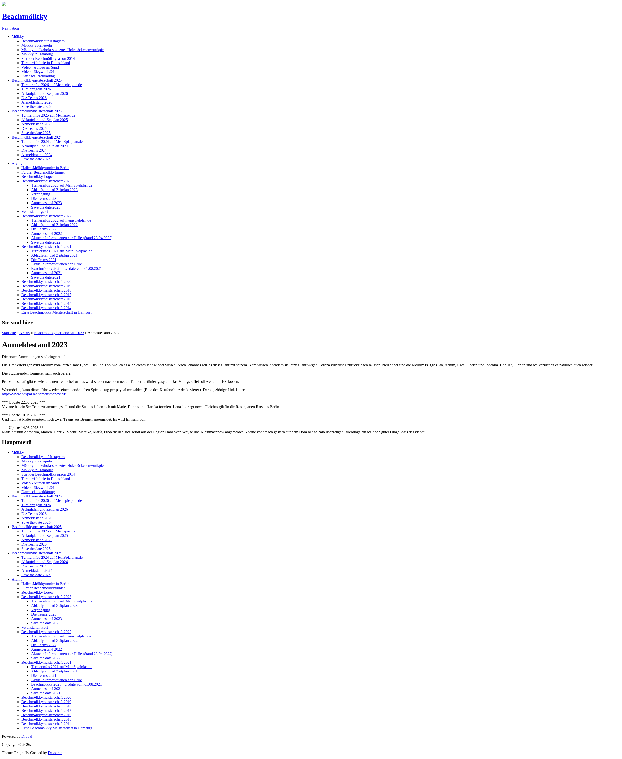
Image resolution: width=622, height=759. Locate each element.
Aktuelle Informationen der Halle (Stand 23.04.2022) (71, 238)
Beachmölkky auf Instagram (43, 41)
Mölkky (18, 37)
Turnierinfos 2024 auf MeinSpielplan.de (52, 142)
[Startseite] (4, 4)
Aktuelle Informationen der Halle (56, 264)
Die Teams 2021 (43, 260)
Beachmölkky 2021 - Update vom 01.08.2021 (66, 268)
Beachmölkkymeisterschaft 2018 (46, 290)
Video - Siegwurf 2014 (39, 72)
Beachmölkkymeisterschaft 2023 (46, 181)
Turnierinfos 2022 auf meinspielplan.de (61, 220)
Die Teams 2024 (34, 150)
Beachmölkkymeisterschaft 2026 (37, 80)
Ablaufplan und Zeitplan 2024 (44, 146)
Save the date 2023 (45, 207)
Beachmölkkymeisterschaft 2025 (37, 111)
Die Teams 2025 (34, 128)
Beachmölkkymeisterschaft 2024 (37, 137)
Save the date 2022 (45, 242)
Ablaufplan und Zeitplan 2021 (54, 255)
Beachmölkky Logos (37, 176)
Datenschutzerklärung (38, 76)
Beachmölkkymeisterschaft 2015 (46, 303)
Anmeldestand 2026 (36, 102)
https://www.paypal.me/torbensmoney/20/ (34, 394)
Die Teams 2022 (43, 229)
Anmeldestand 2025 (36, 124)
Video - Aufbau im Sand (40, 67)
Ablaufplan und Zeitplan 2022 (54, 225)
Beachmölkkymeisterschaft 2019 (46, 286)
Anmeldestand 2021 (46, 273)
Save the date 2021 (45, 277)
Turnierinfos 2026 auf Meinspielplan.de (51, 85)
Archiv (17, 163)
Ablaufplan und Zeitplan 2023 (54, 190)
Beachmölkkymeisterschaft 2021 (46, 246)
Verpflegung (40, 194)
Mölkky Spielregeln (36, 45)
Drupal (26, 736)
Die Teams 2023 (43, 198)
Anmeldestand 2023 (46, 203)
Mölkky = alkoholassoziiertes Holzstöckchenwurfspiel (62, 50)
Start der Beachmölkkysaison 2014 (48, 58)
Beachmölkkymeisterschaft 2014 (46, 308)
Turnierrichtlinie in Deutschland (45, 63)
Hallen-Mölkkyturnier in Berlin (45, 168)
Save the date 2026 (36, 107)
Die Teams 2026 (34, 98)
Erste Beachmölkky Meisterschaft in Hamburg (56, 312)
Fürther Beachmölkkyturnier (43, 172)
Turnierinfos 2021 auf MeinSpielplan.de (61, 251)
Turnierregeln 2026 (36, 89)
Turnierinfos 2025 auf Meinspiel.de (48, 115)
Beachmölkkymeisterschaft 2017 (46, 295)
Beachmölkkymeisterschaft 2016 (46, 299)
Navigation (10, 28)
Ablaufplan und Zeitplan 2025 (44, 120)
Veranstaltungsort (34, 211)
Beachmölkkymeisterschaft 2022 (46, 216)
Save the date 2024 (36, 159)
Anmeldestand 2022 (46, 233)
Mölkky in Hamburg (37, 54)
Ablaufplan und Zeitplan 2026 (44, 93)
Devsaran (55, 753)
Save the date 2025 (36, 133)
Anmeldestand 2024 (36, 155)
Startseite (9, 333)
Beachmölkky (24, 16)
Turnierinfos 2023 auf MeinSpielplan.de (61, 185)
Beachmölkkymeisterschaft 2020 (46, 281)
